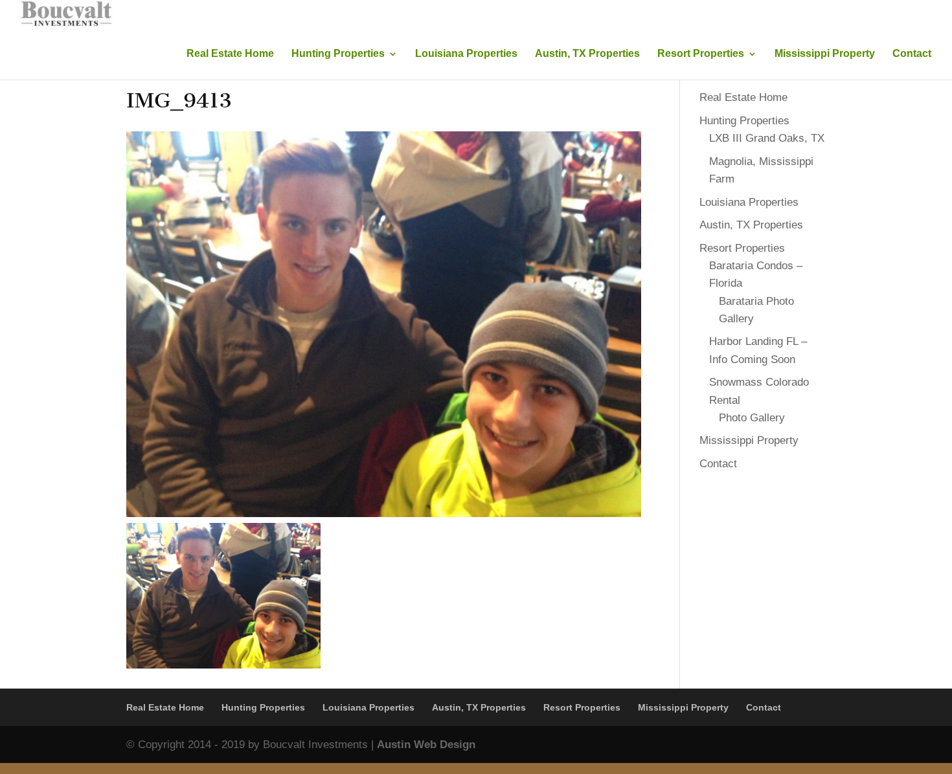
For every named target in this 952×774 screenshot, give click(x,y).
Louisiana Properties (466, 54)
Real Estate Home (230, 54)
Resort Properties (700, 54)
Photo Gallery (752, 418)
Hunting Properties (338, 54)
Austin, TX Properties (587, 54)
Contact (911, 54)
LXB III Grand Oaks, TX (766, 138)
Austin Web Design (426, 744)
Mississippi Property (825, 54)
